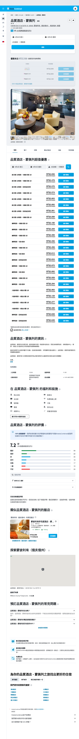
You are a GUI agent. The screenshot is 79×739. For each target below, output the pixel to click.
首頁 (12, 15)
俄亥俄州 (28, 15)
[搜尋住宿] (3, 18)
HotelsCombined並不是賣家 (21, 715)
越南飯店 (46, 697)
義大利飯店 (14, 700)
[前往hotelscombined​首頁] (14, 8)
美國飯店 (46, 695)
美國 (16, 15)
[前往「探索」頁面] (3, 31)
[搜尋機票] (3, 14)
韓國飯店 (13, 695)
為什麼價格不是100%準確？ (21, 722)
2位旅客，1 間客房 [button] (18, 42)
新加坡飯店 (14, 697)
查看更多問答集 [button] (43, 628)
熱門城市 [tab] (24, 679)
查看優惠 (53, 536)
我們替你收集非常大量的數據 (21, 718)
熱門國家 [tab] (14, 679)
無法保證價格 (40, 709)
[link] (24, 541)
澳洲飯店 (13, 689)
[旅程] (3, 36)
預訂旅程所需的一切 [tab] (37, 679)
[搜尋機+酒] (3, 27)
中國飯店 (13, 692)
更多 (11, 362)
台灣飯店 (46, 689)
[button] (3, 8)
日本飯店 (46, 692)
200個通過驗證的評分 (23, 31)
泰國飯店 (46, 700)
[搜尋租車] (3, 23)
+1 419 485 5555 (16, 28)
